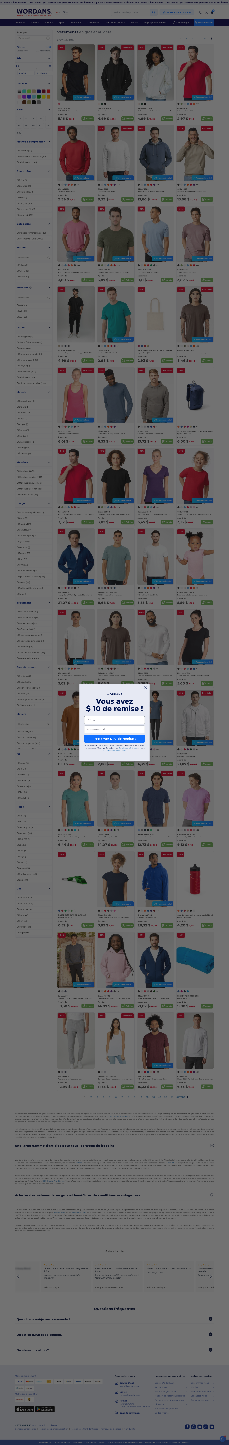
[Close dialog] (145, 687)
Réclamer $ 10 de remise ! (114, 739)
